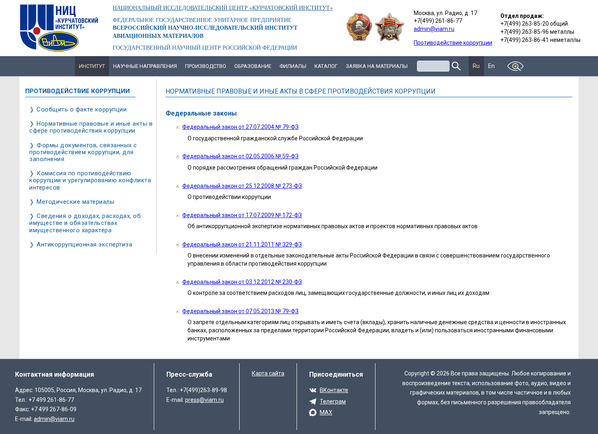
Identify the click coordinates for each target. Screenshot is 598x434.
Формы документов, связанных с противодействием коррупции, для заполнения (83, 152)
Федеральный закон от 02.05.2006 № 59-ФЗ (240, 156)
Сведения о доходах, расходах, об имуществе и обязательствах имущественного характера (85, 222)
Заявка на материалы (377, 66)
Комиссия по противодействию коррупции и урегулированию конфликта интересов (90, 180)
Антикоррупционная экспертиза (84, 244)
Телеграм (333, 401)
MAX (326, 412)
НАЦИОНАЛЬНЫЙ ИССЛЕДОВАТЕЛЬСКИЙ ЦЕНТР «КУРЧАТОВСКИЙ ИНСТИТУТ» (223, 8)
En (491, 66)
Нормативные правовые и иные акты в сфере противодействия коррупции (91, 127)
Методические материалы (75, 201)
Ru (476, 66)
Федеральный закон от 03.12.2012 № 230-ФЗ (242, 282)
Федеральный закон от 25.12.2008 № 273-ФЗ (242, 186)
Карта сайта (268, 373)
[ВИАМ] (58, 28)
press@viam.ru (204, 400)
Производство (205, 66)
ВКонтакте (334, 390)
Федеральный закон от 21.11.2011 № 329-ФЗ (242, 244)
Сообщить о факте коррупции (82, 109)
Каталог (326, 66)
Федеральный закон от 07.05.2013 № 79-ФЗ (240, 311)
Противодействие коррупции (453, 42)
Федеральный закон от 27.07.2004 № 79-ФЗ (240, 127)
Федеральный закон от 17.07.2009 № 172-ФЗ (242, 215)
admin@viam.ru (434, 29)
